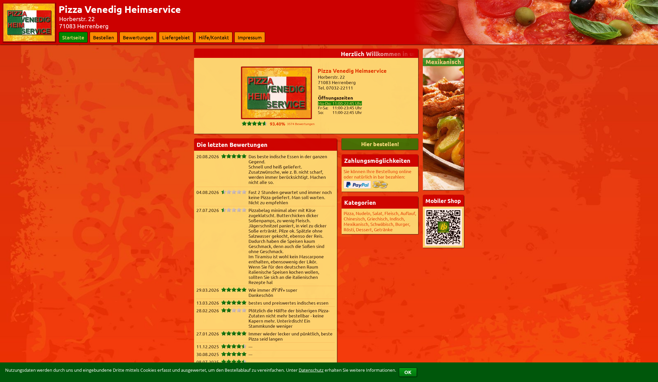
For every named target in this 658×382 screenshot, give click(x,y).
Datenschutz (311, 370)
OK (408, 372)
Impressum (250, 37)
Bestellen (103, 37)
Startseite (73, 37)
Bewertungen (138, 37)
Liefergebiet (176, 37)
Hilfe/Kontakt (214, 37)
